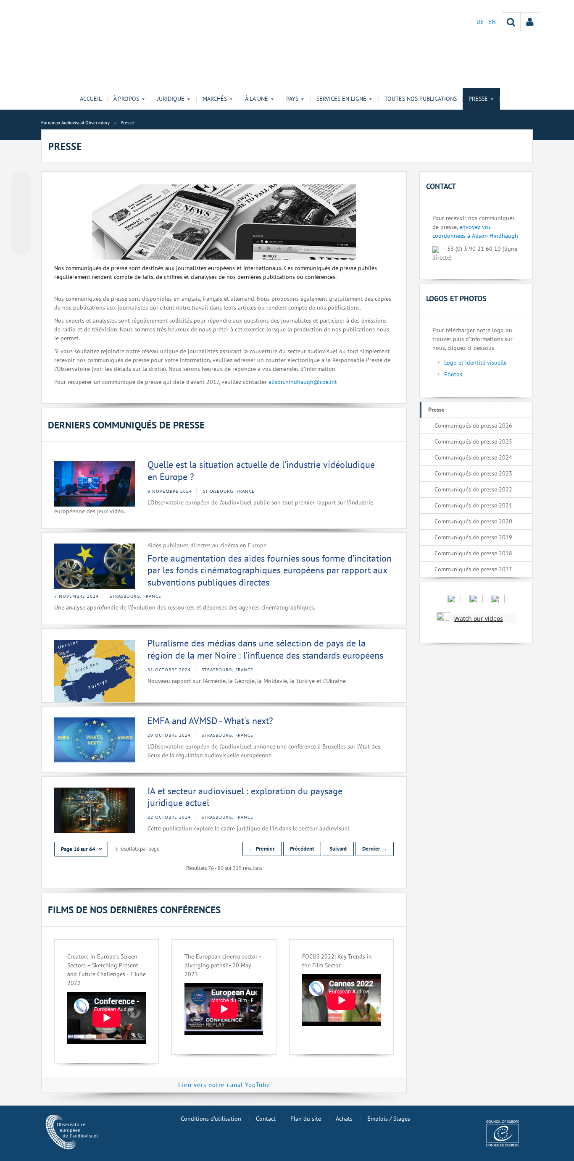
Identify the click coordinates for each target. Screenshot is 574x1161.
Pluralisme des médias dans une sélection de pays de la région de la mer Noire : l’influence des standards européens (265, 649)
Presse (436, 409)
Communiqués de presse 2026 (473, 425)
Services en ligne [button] (341, 98)
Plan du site (305, 1118)
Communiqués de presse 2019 (473, 537)
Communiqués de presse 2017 (473, 569)
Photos (453, 374)
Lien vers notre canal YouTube (224, 1085)
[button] (81, 849)
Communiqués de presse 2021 (473, 505)
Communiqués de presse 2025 (473, 441)
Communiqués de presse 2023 (473, 473)
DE (481, 22)
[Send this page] (21, 245)
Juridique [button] (170, 98)
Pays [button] (292, 98)
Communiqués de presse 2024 (473, 457)
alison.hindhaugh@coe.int (303, 382)
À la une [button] (256, 98)
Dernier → (374, 848)
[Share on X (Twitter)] (21, 198)
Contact (266, 1118)
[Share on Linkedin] (21, 229)
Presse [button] (478, 98)
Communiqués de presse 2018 (473, 553)
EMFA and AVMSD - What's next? (210, 721)
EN (491, 22)
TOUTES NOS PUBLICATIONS (420, 98)
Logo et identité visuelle (475, 362)
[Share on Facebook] (21, 214)
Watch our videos (478, 619)
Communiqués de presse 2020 (473, 521)
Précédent (302, 848)
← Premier (262, 848)
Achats (344, 1118)
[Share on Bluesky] (21, 182)
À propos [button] (126, 98)
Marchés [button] (215, 98)
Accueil (91, 98)
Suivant (338, 848)
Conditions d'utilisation (211, 1118)
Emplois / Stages (388, 1118)
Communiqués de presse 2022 (473, 489)
